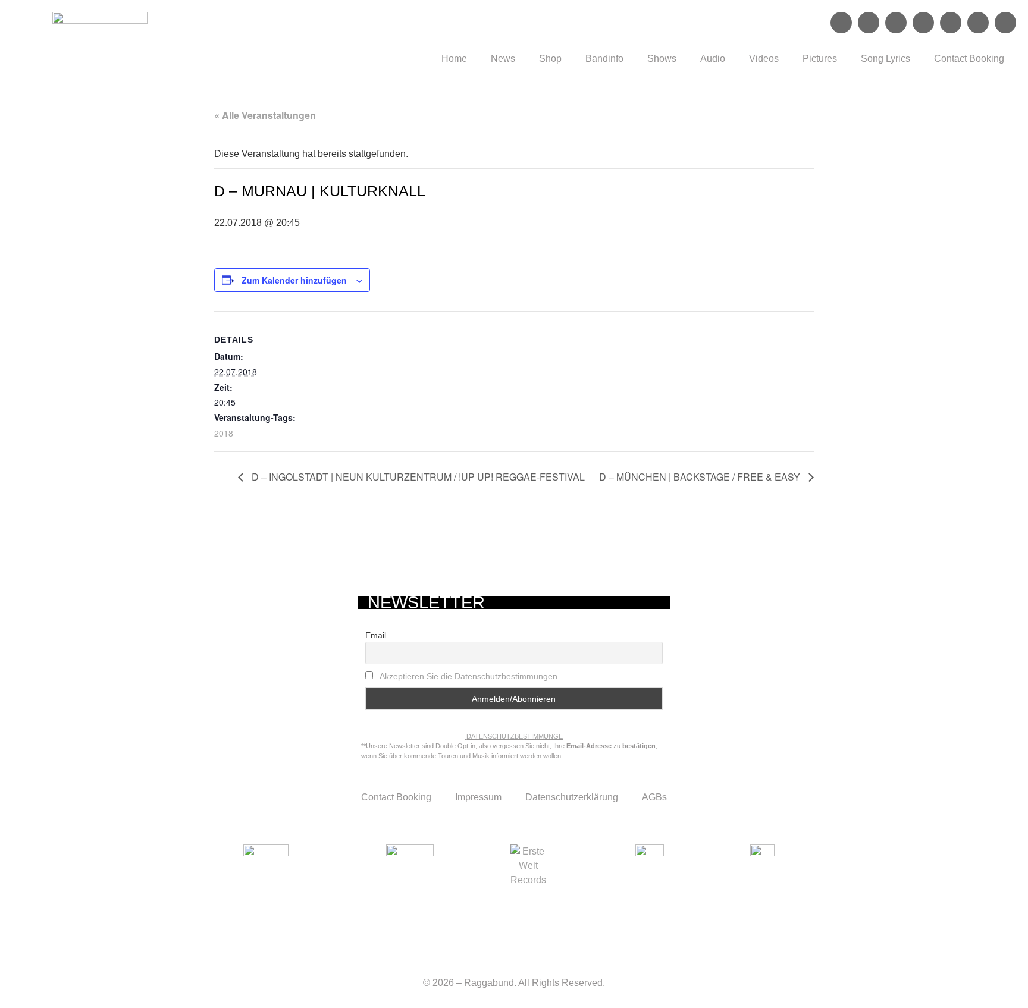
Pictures (820, 59)
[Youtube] (950, 22)
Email (375, 635)
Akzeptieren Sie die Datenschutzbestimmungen (468, 676)
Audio (712, 59)
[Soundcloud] (923, 22)
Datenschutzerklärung (571, 797)
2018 (223, 433)
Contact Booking (969, 59)
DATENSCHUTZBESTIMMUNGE (514, 736)
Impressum (478, 797)
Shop (550, 59)
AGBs (654, 797)
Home (454, 59)
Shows (661, 59)
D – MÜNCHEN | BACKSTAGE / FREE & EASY (701, 476)
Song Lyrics (885, 59)
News (503, 59)
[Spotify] (896, 22)
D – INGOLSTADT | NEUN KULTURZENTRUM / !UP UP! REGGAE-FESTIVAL (417, 476)
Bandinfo (604, 59)
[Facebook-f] (841, 22)
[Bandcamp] (978, 22)
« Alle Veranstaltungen (265, 115)
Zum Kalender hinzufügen (294, 280)
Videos (764, 59)
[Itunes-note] (1005, 22)
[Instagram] (868, 22)
